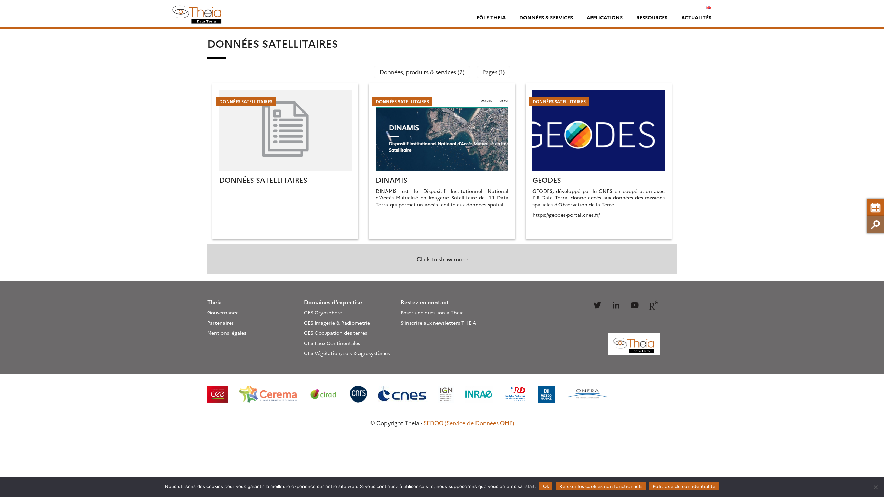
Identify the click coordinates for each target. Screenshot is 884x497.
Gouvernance (223, 312)
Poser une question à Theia (432, 312)
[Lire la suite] (285, 161)
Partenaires (220, 322)
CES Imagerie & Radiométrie (337, 322)
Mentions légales (226, 332)
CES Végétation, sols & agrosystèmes (347, 353)
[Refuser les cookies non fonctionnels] (875, 487)
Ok (546, 486)
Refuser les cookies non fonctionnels (600, 486)
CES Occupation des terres (335, 332)
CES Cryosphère (323, 312)
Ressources (651, 17)
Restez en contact (425, 302)
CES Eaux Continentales (332, 343)
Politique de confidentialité (684, 486)
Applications (605, 17)
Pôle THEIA (491, 17)
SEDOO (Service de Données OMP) (469, 423)
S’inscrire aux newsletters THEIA (438, 322)
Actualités (696, 17)
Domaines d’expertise (333, 302)
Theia (214, 302)
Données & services (546, 17)
